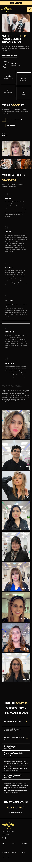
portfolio (5, 846)
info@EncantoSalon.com (8, 831)
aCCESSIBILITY (6, 852)
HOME (3, 843)
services (24, 843)
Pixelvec (9, 857)
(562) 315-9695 (5, 834)
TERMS (23, 852)
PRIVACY (14, 852)
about (13, 843)
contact (14, 846)
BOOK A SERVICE (16, 3)
